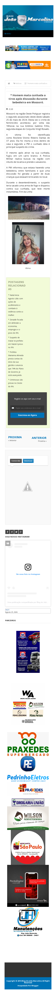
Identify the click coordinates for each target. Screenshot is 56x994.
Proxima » (42, 441)
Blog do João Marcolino (32, 981)
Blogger (35, 985)
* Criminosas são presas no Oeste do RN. (15, 383)
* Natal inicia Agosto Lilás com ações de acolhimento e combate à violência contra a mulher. (15, 305)
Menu (8, 33)
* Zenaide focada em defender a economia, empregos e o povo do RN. (15, 326)
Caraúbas (9, 614)
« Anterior (12, 440)
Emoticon (28, 461)
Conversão (15, 461)
